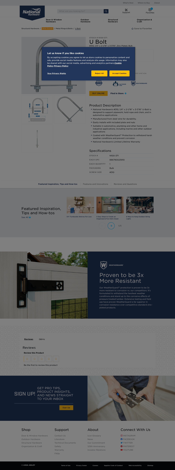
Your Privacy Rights (56, 73)
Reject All (99, 73)
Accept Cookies (119, 73)
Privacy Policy (61, 66)
